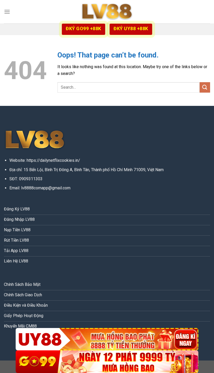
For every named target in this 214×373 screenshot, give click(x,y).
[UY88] (107, 339)
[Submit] (205, 87)
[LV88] (107, 12)
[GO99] (107, 361)
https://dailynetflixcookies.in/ (53, 160)
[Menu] (7, 11)
